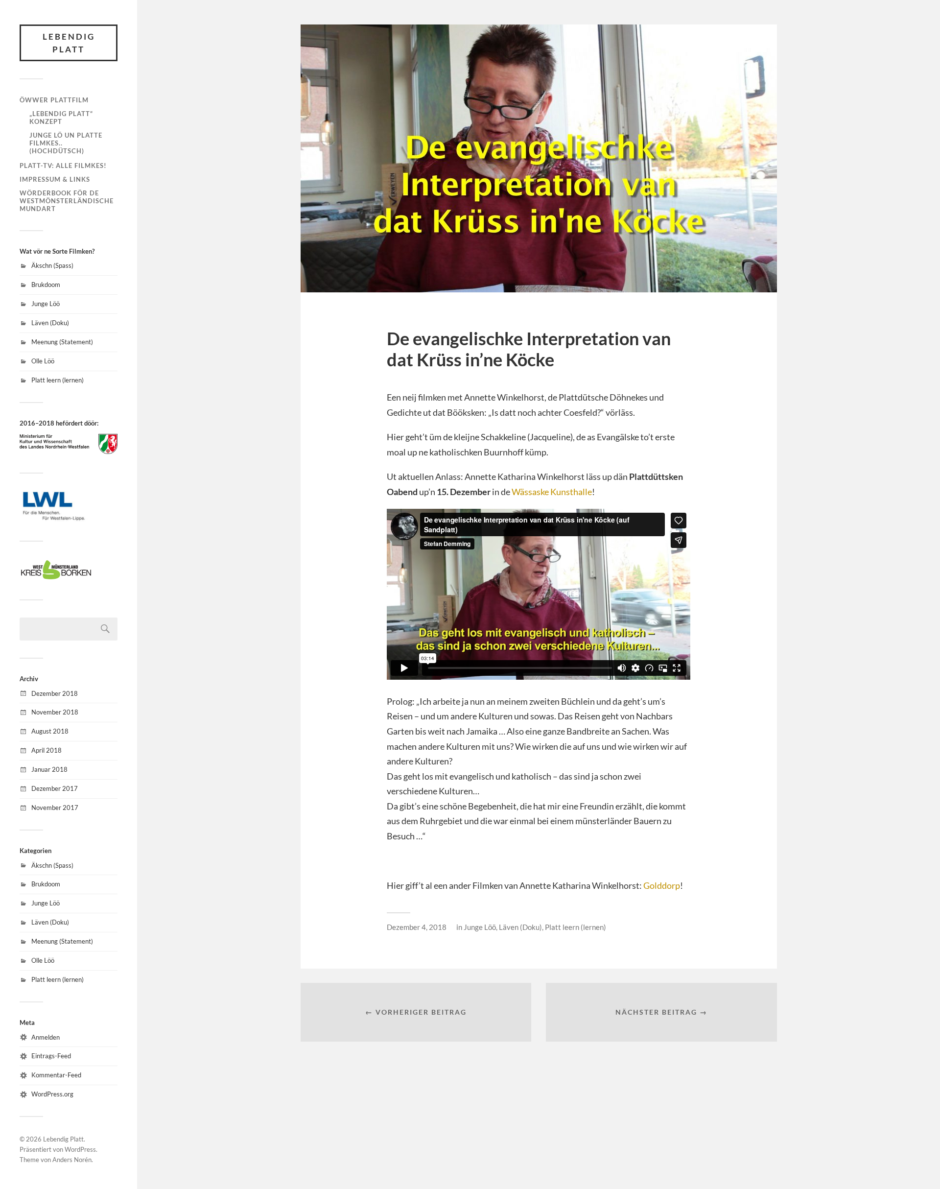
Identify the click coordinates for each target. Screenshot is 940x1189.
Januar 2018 (49, 769)
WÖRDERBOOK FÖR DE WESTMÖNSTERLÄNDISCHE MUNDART (67, 201)
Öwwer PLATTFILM (54, 100)
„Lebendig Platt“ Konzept (61, 117)
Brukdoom (45, 284)
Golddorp (661, 885)
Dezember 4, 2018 (416, 927)
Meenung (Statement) (62, 342)
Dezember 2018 (54, 693)
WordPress (80, 1149)
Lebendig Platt (69, 42)
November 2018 (54, 712)
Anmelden (45, 1037)
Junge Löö (45, 304)
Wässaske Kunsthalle (552, 491)
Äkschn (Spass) (52, 265)
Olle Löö (42, 361)
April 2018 (46, 750)
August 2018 (50, 731)
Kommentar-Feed (56, 1075)
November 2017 (54, 807)
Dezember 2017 (54, 788)
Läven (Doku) (50, 323)
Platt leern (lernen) (57, 380)
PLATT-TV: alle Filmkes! (63, 165)
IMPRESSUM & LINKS (55, 179)
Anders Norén (72, 1160)
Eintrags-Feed (51, 1056)
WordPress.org (52, 1094)
